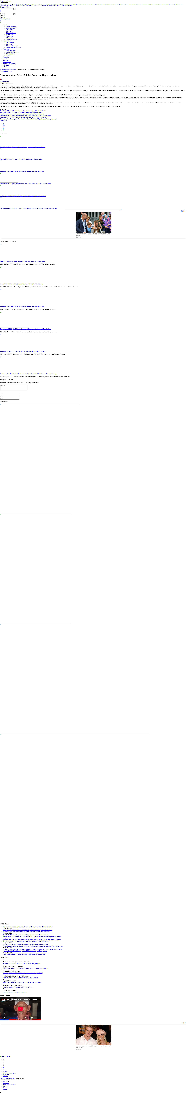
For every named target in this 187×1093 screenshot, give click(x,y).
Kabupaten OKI (10, 54)
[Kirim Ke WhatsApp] (3, 130)
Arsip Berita (6, 1081)
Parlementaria (7, 62)
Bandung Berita (4, 81)
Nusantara (6, 49)
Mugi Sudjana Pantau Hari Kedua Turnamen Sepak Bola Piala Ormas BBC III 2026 (22, 114)
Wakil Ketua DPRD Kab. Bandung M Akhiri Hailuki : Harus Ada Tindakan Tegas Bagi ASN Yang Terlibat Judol (42, 5)
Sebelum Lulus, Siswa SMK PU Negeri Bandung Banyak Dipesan (20, 977)
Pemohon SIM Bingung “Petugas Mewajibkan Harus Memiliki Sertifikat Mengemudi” (26, 968)
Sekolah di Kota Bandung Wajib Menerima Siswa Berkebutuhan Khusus (22, 982)
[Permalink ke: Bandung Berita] (1, 80)
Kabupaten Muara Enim (12, 52)
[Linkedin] (3, 1064)
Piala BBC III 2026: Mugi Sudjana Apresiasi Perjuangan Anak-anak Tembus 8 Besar (71, 4)
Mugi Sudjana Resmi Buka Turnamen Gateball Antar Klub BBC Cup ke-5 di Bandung (23, 117)
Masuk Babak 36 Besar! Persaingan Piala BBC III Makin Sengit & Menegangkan (21, 112)
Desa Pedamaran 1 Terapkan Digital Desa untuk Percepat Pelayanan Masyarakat (25, 944)
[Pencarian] (0, 12)
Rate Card (6, 1074)
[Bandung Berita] (5, 7)
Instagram (6, 1083)
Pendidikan (6, 57)
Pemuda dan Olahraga (9, 63)
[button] (15, 9)
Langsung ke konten (5, 1)
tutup (2, 15)
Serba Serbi (6, 60)
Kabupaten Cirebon (11, 39)
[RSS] (3, 1069)
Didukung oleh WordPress (7, 1078)
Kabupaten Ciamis (11, 33)
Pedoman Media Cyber (9, 1073)
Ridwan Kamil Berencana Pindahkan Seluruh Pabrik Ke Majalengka (21, 963)
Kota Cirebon (9, 38)
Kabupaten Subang (11, 26)
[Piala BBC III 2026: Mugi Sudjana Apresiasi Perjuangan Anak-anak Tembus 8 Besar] (9, 145)
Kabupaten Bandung (11, 46)
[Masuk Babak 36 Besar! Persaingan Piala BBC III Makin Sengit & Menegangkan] (9, 157)
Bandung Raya (7, 41)
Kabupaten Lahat (10, 50)
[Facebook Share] (3, 123)
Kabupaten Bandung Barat (13, 47)
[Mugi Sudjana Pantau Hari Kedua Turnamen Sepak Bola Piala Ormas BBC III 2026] (9, 170)
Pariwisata (6, 65)
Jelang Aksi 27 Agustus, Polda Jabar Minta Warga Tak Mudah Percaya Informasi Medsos (24, 4)
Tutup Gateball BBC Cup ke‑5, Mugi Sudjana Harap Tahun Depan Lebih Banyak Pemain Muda (25, 115)
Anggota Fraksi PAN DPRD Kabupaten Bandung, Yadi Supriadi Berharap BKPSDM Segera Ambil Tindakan (122, 4)
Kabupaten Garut (10, 28)
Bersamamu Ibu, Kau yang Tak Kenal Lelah (15, 992)
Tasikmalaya (9, 36)
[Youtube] (3, 1065)
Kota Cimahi (9, 44)
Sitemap (5, 1076)
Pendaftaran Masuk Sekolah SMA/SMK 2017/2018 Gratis (18, 987)
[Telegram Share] (3, 128)
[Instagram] (3, 1062)
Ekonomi (5, 58)
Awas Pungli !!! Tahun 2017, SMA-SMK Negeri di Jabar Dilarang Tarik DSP (22, 973)
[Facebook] (3, 1059)
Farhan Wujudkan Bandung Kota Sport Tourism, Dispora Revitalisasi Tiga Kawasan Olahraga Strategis (28, 119)
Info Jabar (6, 25)
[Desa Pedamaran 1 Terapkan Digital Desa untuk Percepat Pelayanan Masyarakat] (26, 941)
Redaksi (5, 1071)
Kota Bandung (10, 42)
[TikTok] (3, 1067)
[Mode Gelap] (0, 10)
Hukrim (5, 67)
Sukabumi (8, 31)
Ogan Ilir (8, 55)
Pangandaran (9, 34)
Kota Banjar (9, 29)
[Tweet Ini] (4, 125)
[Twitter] (3, 1061)
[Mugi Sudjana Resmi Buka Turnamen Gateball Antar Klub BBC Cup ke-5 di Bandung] (9, 194)
